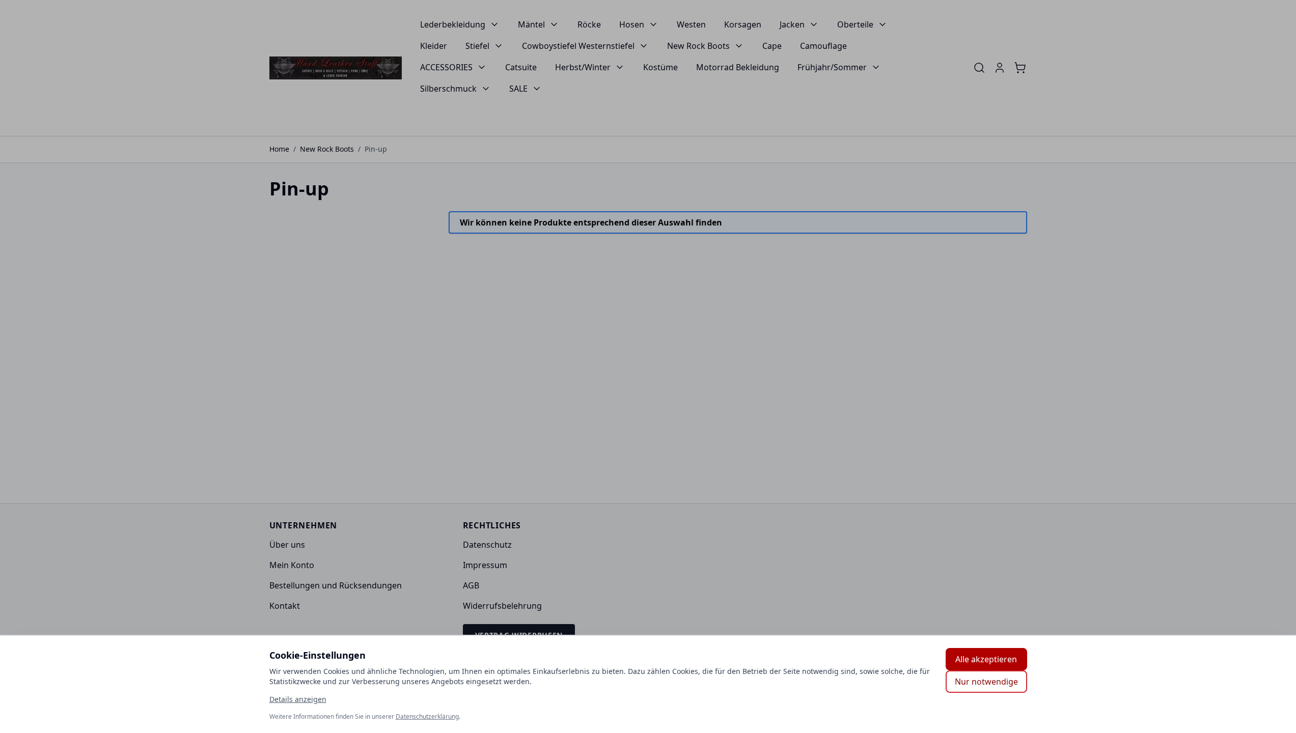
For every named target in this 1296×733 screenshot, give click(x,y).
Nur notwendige (986, 681)
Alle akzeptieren (986, 659)
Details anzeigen (297, 699)
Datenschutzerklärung (427, 716)
